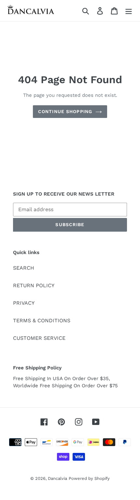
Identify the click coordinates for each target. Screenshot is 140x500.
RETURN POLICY (33, 285)
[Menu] (128, 10)
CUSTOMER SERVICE (39, 338)
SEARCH (23, 268)
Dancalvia (57, 478)
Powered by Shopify (89, 478)
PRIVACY (24, 303)
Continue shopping (65, 111)
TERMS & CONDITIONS (41, 320)
